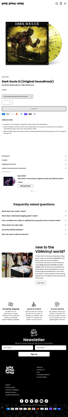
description (6, 156)
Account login (41, 377)
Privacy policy (10, 387)
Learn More (41, 283)
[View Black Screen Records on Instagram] (36, 401)
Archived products (43, 375)
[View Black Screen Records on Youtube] (41, 401)
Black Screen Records (30, 405)
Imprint (7, 385)
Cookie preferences (12, 395)
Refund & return (10, 392)
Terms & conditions (12, 390)
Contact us (40, 370)
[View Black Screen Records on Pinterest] (31, 401)
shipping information (9, 164)
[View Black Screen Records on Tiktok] (46, 401)
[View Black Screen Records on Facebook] (21, 401)
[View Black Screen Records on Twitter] (26, 401)
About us (40, 367)
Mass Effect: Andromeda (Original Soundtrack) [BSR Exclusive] (40, 179)
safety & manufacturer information (14, 168)
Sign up (34, 354)
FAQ (38, 372)
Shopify (45, 405)
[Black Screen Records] (13, 3)
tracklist (4, 160)
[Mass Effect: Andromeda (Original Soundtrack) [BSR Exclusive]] (9, 181)
